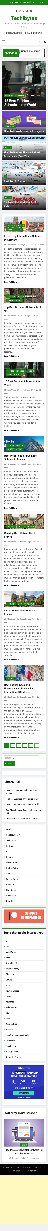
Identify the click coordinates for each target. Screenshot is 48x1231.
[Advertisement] (24, 1200)
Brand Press (10, 952)
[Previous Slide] (40, 2)
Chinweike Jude (18, 1158)
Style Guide (11, 890)
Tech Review (11, 1046)
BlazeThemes (30, 1171)
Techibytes (24, 18)
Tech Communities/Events (17, 1035)
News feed (11, 895)
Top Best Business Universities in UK (21, 799)
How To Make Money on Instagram (24, 131)
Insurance (9, 1002)
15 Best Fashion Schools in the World (22, 804)
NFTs (7, 1018)
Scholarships (11, 1024)
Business (9, 95)
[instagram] (20, 11)
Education (19, 95)
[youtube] (31, 11)
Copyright (10, 901)
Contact (9, 873)
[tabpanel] (24, 1139)
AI (5, 176)
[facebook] (16, 11)
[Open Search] (40, 42)
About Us (10, 884)
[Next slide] (44, 2)
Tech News (11, 840)
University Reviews (15, 229)
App (7, 946)
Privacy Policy (12, 879)
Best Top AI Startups (16, 181)
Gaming (9, 857)
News (8, 1013)
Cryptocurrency (13, 835)
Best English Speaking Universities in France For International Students (18, 688)
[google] (27, 11)
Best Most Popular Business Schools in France (22, 2)
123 (30, 746)
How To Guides (12, 991)
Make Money (10, 126)
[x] (23, 11)
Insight (8, 148)
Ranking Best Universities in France (21, 818)
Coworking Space (13, 963)
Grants (8, 985)
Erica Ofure (11, 244)
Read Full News (10, 282)
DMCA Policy (12, 868)
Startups (9, 1029)
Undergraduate (11, 1051)
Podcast (9, 846)
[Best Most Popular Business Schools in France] (24, 85)
